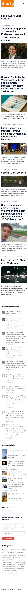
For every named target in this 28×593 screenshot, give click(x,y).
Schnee (4, 570)
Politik (14, 25)
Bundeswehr (18, 549)
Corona (10, 552)
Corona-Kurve (19, 553)
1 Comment (18, 451)
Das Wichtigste (16, 73)
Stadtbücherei (19, 570)
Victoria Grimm (20, 573)
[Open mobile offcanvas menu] (26, 4)
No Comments (19, 459)
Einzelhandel (19, 555)
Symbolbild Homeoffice (14, 498)
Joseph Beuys (8, 562)
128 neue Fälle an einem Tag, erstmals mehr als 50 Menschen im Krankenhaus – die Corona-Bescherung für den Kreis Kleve (16, 323)
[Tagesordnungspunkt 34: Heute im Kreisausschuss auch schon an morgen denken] (14, 51)
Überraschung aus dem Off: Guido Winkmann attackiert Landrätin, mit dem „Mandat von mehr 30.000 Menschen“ (13, 212)
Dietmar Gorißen (5, 555)
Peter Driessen (5, 568)
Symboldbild (7, 573)
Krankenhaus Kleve (18, 562)
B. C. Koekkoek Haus (11, 549)
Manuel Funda (19, 564)
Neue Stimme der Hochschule (16, 493)
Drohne (13, 555)
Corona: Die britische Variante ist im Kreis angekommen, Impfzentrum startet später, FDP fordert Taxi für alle (13, 84)
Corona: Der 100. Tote (13, 172)
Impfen (19, 557)
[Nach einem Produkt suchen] (23, 3)
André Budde (4, 549)
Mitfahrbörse (8, 566)
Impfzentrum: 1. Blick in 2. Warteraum (13, 261)
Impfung (4, 560)
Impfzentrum (11, 560)
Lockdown (8, 564)
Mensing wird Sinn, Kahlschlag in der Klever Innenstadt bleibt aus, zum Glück (16, 398)
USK (15, 573)
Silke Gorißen (11, 570)
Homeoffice (10, 557)
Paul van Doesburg (20, 566)
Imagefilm (15, 557)
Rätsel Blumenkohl (20, 386)
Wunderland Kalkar (15, 575)
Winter (9, 575)
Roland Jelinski (22, 568)
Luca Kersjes (13, 564)
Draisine (10, 555)
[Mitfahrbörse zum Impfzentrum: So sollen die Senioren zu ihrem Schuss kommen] (14, 148)
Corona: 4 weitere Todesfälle (16, 450)
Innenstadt (19, 560)
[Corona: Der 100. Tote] (14, 181)
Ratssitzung (16, 568)
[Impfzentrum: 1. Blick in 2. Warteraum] (14, 274)
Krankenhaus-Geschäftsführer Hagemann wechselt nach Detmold (16, 486)
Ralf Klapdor (10, 568)
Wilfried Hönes (5, 575)
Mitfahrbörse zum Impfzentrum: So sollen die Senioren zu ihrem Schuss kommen (13, 134)
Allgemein (14, 169)
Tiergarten (12, 573)
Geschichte (5, 557)
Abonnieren (8, 538)
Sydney (21, 589)
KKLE (13, 562)
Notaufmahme (13, 566)
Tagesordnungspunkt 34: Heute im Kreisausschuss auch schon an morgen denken (13, 34)
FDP (24, 555)
